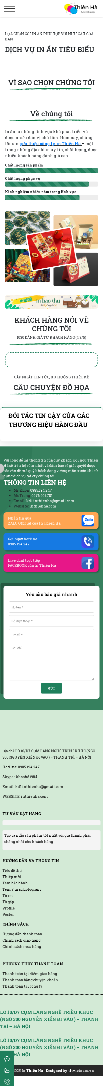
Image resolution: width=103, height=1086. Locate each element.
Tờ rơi (7, 895)
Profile (8, 908)
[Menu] (9, 9)
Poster (8, 914)
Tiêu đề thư (12, 870)
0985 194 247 (29, 767)
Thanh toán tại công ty (22, 986)
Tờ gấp (8, 901)
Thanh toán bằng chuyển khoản (30, 980)
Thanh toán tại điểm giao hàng (29, 973)
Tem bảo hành (15, 883)
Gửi (51, 688)
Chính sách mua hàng (21, 946)
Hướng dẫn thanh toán (22, 934)
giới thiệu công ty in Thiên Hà (51, 143)
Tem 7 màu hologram (21, 889)
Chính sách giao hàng (21, 940)
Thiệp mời (11, 876)
